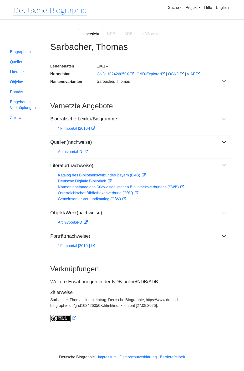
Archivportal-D (70, 152)
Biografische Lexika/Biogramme (83, 118)
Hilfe (208, 7)
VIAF (191, 74)
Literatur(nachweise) (71, 165)
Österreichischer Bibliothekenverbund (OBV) (96, 193)
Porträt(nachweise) (70, 236)
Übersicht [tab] (91, 34)
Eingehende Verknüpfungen (23, 105)
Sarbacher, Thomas (113, 81)
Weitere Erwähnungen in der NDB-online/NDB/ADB (104, 281)
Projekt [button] (192, 7)
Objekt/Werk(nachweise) (76, 212)
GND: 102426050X (113, 74)
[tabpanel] (122, 184)
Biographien (20, 52)
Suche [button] (173, 7)
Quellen (16, 62)
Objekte (16, 82)
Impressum (107, 357)
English (222, 7)
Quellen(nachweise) (71, 142)
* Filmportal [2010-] (74, 128)
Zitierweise (19, 118)
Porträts (16, 92)
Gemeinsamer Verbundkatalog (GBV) (90, 199)
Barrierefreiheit (172, 357)
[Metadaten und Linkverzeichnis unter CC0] (63, 318)
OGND (173, 74)
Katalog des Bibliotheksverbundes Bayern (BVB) (99, 175)
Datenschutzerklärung (138, 357)
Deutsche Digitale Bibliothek (82, 181)
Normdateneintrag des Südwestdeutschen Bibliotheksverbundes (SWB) (119, 187)
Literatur (17, 72)
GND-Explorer (149, 74)
